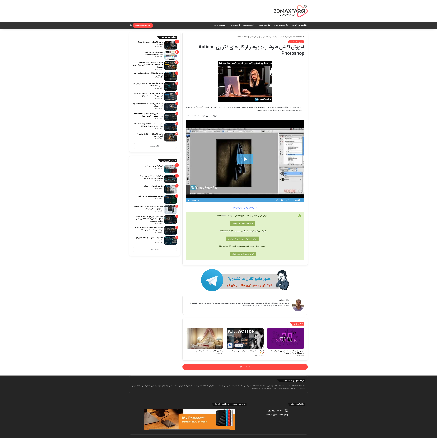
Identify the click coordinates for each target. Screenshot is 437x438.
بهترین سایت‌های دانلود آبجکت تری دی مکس (149, 238)
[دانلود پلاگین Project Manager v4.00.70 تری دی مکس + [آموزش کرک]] (170, 117)
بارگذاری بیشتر (154, 146)
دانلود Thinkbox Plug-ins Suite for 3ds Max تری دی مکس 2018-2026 (148, 125)
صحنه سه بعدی (279, 25)
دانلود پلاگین (234, 25)
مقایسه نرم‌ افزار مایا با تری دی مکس (150, 196)
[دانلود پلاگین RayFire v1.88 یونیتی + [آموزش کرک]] (170, 137)
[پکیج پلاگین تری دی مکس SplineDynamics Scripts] (170, 55)
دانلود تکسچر (247, 25)
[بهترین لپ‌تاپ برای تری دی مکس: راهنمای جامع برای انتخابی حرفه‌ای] (170, 209)
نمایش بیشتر (155, 249)
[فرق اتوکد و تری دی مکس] (170, 169)
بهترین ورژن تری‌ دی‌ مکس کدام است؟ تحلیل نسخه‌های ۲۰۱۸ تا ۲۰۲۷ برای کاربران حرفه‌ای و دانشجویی (149, 219)
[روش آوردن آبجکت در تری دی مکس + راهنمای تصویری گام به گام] (170, 179)
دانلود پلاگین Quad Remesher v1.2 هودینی (150, 43)
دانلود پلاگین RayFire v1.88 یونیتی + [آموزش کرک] (150, 135)
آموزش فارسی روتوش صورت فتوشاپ (242, 254)
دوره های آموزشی (298, 25)
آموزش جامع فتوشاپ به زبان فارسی (242, 223)
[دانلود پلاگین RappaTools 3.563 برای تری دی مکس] (170, 76)
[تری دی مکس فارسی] (291, 11)
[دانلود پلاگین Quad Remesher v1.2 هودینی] (170, 45)
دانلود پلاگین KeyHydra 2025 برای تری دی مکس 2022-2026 (148, 84)
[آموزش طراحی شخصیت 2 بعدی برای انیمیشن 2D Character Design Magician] (285, 338)
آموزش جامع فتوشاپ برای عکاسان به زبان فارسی (242, 239)
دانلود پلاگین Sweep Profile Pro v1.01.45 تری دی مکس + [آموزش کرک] (148, 94)
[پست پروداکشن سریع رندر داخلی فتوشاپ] (204, 338)
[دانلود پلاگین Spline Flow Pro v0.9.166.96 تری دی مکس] (170, 107)
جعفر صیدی (284, 300)
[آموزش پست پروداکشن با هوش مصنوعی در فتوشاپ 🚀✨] (245, 338)
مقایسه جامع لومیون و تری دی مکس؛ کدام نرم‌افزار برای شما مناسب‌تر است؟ (148, 228)
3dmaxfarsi (299, 37)
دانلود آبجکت (263, 25)
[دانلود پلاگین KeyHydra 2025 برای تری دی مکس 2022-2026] (170, 86)
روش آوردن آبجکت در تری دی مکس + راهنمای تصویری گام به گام (149, 177)
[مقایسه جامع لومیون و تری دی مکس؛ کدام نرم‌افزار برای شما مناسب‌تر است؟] (170, 230)
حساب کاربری (218, 25)
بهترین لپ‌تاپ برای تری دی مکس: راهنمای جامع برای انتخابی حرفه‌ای (148, 207)
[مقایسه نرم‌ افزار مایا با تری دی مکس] (170, 199)
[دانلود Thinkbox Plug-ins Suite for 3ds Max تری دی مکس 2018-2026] (170, 127)
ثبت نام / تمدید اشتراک (142, 25)
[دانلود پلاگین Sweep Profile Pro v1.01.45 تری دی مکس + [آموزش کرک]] (170, 96)
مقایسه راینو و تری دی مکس (153, 186)
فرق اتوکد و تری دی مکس (154, 166)
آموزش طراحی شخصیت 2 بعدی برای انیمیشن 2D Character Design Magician (287, 352)
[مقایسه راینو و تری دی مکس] (170, 189)
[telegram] (245, 280)
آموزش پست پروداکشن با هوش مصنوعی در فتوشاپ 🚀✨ (246, 352)
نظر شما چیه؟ (245, 366)
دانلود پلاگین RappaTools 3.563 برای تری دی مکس (148, 74)
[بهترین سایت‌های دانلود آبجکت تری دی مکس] (170, 240)
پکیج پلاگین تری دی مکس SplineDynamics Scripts (154, 53)
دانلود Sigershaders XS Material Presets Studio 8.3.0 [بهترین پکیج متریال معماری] (148, 64)
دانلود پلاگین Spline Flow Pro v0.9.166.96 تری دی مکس (148, 104)
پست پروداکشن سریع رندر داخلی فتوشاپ (209, 351)
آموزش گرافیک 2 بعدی (287, 37)
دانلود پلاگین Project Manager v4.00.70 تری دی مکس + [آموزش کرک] (148, 115)
